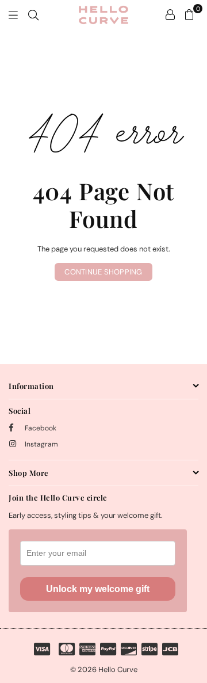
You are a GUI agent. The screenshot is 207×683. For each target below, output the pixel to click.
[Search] (33, 14)
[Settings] (170, 14)
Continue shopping (103, 272)
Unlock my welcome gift (98, 589)
